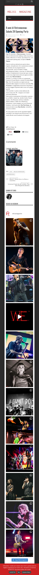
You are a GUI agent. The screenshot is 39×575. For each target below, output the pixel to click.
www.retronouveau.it (24, 113)
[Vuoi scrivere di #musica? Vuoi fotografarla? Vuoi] (19, 316)
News (24, 34)
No (19, 572)
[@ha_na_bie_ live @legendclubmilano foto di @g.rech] (19, 430)
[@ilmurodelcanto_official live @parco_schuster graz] (19, 486)
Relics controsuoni (19, 171)
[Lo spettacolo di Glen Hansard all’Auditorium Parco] (19, 260)
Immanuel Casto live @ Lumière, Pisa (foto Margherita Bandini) (18, 184)
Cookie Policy (26, 572)
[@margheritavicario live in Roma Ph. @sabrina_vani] (19, 373)
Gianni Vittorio (16, 34)
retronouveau (10, 174)
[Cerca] (31, 1)
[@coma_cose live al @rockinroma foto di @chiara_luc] (19, 515)
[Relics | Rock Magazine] (19, 11)
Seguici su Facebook (12, 204)
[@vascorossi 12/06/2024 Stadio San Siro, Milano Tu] (19, 288)
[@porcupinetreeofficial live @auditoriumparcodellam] (19, 543)
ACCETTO (12, 572)
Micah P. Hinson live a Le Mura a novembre (19, 179)
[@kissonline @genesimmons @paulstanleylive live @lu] (19, 458)
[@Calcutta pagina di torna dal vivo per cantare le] (19, 345)
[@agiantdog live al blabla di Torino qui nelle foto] (19, 401)
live (11, 171)
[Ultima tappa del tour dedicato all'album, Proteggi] (19, 232)
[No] (37, 569)
